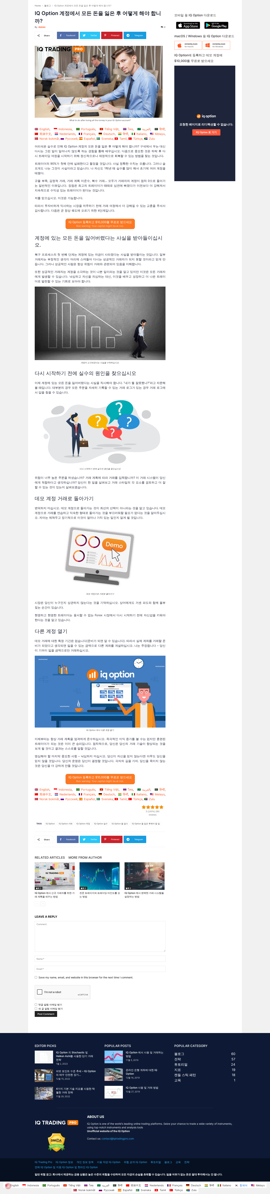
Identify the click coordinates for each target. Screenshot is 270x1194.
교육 (178, 1162)
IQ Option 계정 (83, 823)
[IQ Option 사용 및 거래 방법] (114, 1092)
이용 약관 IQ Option (108, 1162)
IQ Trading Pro (43, 1162)
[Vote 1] (144, 807)
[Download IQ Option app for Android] (216, 29)
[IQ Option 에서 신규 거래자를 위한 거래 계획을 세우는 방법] (55, 876)
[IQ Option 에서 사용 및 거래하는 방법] (114, 1057)
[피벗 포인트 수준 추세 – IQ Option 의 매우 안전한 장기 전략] (44, 1075)
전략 (186, 1162)
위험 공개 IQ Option (135, 1162)
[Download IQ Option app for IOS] (188, 29)
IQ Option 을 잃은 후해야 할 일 (146, 823)
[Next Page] (43, 904)
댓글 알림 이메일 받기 (50, 1004)
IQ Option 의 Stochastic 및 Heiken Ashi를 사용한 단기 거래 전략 (74, 1056)
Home (38, 5)
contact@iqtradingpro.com (118, 1138)
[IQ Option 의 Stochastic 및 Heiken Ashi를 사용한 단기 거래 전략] (44, 1057)
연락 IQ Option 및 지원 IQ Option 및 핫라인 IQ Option (66, 1167)
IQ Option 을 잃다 (120, 823)
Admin (41, 27)
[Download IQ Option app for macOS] (188, 48)
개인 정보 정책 (85, 1162)
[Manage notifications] (8, 1186)
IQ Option (50, 823)
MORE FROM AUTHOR (85, 857)
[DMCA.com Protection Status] (56, 1150)
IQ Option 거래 (65, 823)
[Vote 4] (157, 807)
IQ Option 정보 (64, 1162)
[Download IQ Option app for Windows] (216, 48)
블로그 (47, 5)
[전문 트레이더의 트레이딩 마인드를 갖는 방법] (100, 876)
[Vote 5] (161, 807)
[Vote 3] (152, 807)
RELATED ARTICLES (50, 857)
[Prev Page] (37, 904)
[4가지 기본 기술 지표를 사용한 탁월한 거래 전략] (44, 1093)
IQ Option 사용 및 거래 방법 (142, 1087)
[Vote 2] (148, 807)
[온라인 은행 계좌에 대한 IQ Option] (114, 1074)
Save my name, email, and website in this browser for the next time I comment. (86, 977)
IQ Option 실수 (101, 823)
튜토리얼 (156, 1162)
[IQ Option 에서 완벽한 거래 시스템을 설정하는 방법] (145, 876)
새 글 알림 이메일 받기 (50, 1008)
